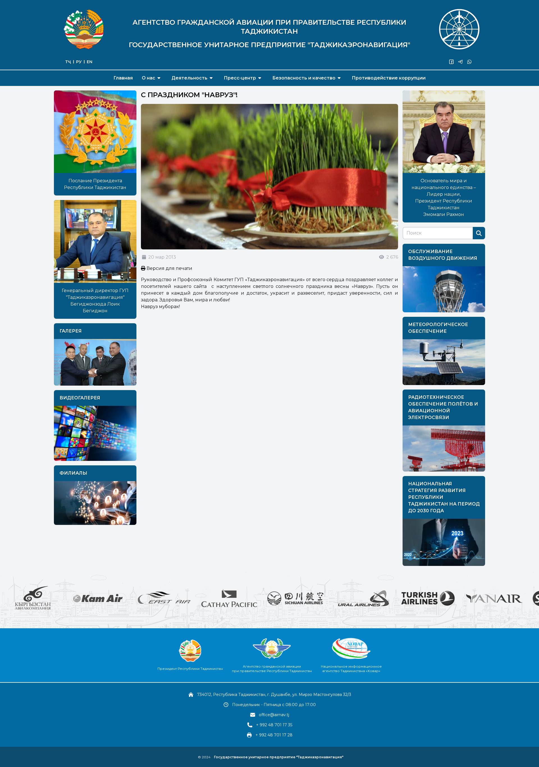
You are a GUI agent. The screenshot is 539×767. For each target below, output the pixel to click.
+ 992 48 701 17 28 (274, 735)
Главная (123, 78)
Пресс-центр (240, 78)
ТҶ (68, 61)
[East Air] (108, 598)
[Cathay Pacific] (174, 598)
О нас (148, 78)
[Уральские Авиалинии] (306, 598)
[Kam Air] (43, 598)
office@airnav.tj (274, 714)
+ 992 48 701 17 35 (274, 724)
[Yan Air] (439, 598)
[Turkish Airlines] (372, 598)
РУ (79, 61)
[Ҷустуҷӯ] (479, 233)
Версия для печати (168, 268)
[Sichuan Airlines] (240, 598)
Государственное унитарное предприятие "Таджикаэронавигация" (278, 757)
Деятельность (189, 78)
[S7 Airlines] (505, 598)
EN (89, 61)
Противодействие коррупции (389, 78)
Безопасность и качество (303, 78)
